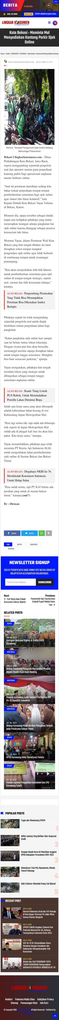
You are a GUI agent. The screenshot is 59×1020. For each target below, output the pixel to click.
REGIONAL (11, 549)
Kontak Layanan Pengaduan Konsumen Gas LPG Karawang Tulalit (27, 784)
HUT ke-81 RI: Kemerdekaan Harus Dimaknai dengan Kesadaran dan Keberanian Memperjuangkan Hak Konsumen (37, 947)
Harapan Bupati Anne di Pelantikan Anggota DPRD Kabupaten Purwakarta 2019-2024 (38, 853)
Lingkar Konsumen (24, 1010)
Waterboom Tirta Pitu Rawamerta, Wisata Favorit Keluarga (38, 869)
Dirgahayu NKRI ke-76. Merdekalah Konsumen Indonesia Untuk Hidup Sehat (29, 475)
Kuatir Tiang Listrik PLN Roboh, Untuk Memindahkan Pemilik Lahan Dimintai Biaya (27, 395)
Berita (19, 544)
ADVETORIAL (11, 652)
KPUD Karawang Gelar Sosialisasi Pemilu (25, 757)
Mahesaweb (29, 1013)
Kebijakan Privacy (45, 999)
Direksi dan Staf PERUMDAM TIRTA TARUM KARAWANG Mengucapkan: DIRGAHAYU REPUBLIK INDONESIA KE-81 (39, 965)
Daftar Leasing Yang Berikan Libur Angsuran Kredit (38, 837)
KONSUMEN (33, 544)
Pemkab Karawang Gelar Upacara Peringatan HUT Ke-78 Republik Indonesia (28, 699)
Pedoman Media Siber (25, 999)
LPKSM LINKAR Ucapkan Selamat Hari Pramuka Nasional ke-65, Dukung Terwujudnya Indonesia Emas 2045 (38, 930)
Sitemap (14, 1003)
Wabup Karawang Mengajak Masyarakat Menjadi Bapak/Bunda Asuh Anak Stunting (28, 671)
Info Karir (44, 1003)
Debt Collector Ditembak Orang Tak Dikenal (38, 884)
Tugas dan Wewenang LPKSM (33, 820)
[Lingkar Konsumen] (29, 993)
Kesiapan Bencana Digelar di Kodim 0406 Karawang (25, 642)
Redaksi (9, 999)
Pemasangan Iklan (29, 1003)
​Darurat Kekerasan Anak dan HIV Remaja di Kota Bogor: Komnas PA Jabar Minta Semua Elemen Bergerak (39, 914)
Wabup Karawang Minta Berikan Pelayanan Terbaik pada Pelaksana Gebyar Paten (29, 727)
